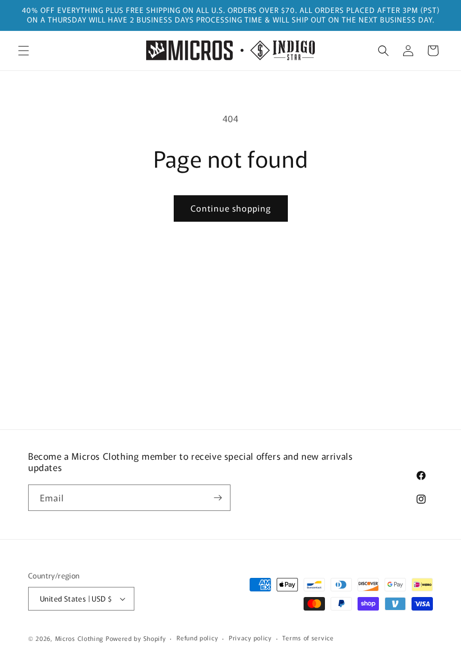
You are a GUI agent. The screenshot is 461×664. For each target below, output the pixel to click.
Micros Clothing (79, 638)
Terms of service (307, 637)
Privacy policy (250, 637)
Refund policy (197, 637)
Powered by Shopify (136, 638)
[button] (23, 50)
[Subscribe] (217, 497)
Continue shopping (231, 208)
